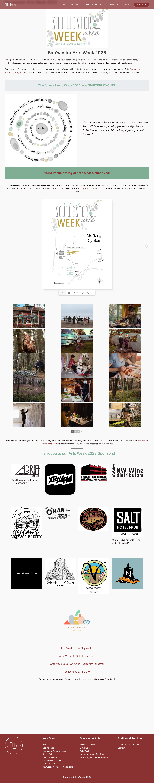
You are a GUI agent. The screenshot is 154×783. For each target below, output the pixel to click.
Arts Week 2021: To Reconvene (77, 656)
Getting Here (48, 748)
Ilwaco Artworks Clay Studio (93, 754)
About (124, 4)
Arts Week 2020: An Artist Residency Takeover (77, 663)
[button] (66, 4)
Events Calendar (49, 757)
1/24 (62, 293)
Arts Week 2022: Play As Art (77, 648)
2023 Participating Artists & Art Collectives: (77, 173)
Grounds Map (48, 763)
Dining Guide (48, 754)
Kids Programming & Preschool (94, 757)
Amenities (75, 4)
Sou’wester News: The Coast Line (57, 767)
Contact (121, 748)
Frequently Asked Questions (55, 751)
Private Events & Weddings (130, 744)
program (87, 188)
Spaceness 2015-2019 (77, 671)
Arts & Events (92, 4)
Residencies (110, 4)
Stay (63, 4)
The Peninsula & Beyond (53, 760)
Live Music (85, 748)
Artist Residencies (88, 744)
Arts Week (84, 751)
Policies (45, 744)
